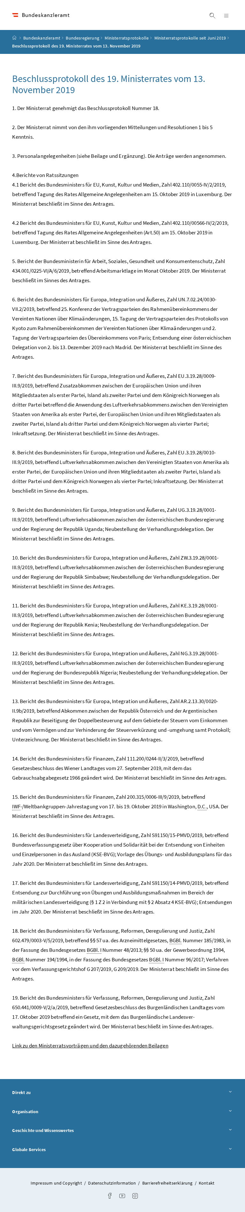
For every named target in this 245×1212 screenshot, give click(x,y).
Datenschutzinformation (112, 1183)
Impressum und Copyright (57, 1183)
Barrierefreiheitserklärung (168, 1183)
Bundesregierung (82, 38)
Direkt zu (39, 1092)
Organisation (43, 1111)
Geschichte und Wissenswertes (60, 1130)
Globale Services (46, 1149)
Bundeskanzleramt (41, 38)
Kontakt (206, 1183)
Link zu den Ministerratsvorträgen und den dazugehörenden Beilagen (90, 1045)
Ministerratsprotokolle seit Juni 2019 (190, 38)
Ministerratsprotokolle (127, 38)
